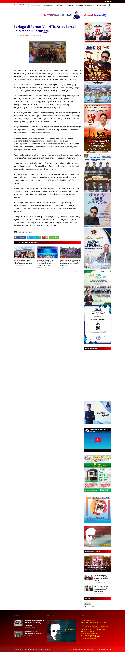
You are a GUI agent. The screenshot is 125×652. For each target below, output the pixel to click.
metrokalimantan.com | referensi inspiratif (37, 649)
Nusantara (58, 5)
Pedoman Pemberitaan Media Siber (83, 649)
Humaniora (69, 5)
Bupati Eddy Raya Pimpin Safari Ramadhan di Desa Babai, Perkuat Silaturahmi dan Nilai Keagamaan (34, 623)
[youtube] (108, 1)
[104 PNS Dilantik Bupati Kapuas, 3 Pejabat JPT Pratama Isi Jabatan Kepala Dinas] (88, 588)
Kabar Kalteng (89, 5)
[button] (109, 5)
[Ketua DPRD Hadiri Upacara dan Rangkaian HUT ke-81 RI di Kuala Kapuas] (88, 577)
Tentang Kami (101, 5)
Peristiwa (79, 5)
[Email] (46, 237)
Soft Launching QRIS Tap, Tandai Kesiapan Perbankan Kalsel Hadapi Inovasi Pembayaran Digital (46, 262)
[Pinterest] (43, 237)
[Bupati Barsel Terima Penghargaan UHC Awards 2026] (18, 634)
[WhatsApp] (39, 237)
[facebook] (102, 1)
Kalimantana (47, 5)
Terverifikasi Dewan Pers (104, 649)
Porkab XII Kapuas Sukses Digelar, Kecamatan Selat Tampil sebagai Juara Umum (23, 261)
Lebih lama (77, 272)
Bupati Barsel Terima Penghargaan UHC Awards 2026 (34, 632)
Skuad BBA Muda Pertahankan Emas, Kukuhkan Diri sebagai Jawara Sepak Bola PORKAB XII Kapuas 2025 (70, 262)
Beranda (16, 23)
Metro (38, 5)
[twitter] (105, 1)
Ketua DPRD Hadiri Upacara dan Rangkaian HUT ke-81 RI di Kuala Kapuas (102, 577)
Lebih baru (18, 272)
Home (32, 5)
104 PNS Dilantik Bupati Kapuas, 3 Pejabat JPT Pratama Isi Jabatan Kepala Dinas (101, 588)
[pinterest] (110, 1)
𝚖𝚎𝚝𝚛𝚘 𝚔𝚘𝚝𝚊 (28, 232)
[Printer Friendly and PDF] (54, 237)
